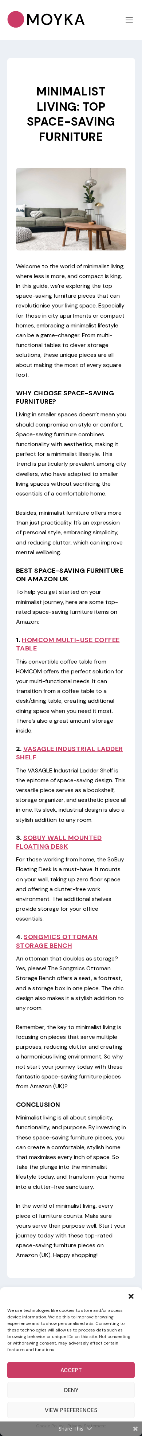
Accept (71, 1370)
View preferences (71, 1410)
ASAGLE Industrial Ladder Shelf (69, 753)
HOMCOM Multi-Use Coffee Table (68, 644)
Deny (71, 1390)
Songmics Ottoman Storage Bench (57, 941)
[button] (131, 1296)
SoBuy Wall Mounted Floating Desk (59, 841)
